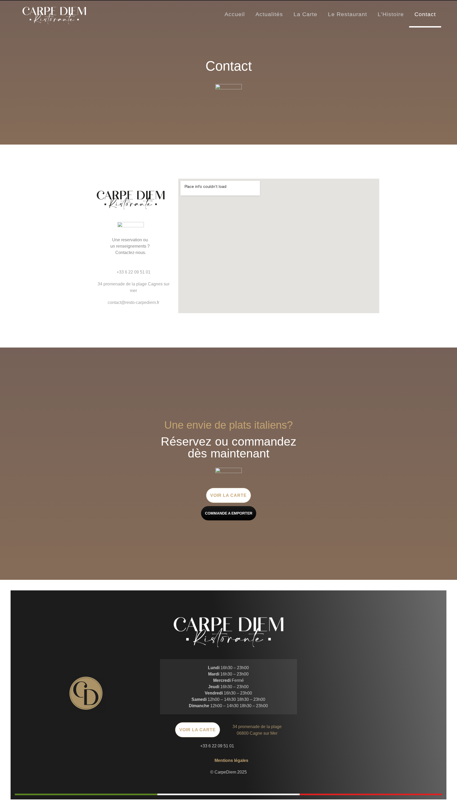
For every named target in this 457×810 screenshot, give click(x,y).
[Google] (251, 746)
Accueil (235, 14)
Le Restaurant (347, 14)
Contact (425, 14)
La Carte (305, 14)
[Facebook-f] (240, 746)
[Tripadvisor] (261, 746)
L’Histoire (391, 14)
